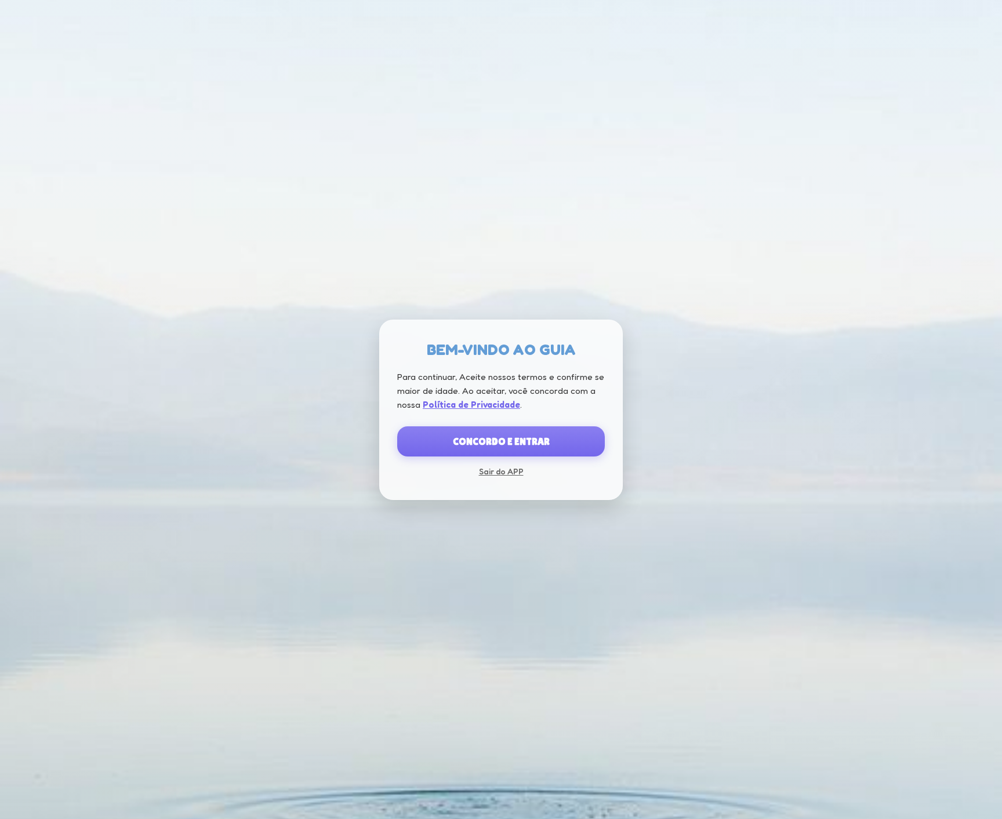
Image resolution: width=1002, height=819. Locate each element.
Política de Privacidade (471, 404)
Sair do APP (501, 471)
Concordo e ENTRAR (501, 441)
